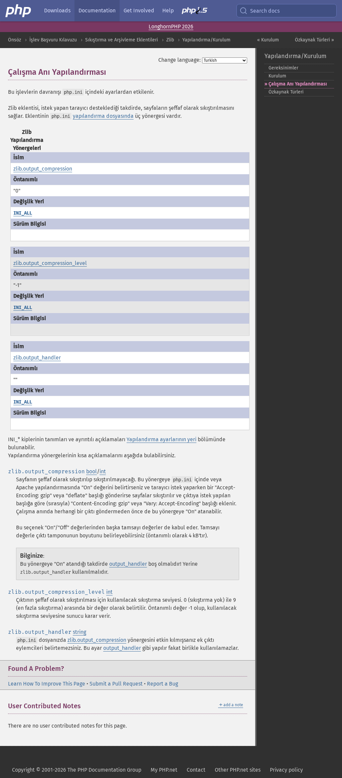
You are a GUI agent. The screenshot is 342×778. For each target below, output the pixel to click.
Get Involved (139, 10)
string (79, 632)
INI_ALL (22, 213)
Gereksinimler (283, 68)
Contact (196, 770)
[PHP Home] (18, 10)
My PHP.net (164, 770)
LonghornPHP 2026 (171, 26)
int (103, 471)
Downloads (57, 10)
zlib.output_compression (42, 169)
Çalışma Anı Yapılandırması (298, 84)
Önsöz (14, 40)
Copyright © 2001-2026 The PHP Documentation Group (76, 770)
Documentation (97, 10)
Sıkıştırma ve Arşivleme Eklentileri (121, 40)
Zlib (170, 40)
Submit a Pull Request (116, 684)
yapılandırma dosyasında (103, 116)
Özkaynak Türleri (286, 92)
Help (168, 10)
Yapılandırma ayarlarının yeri (161, 439)
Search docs (265, 11)
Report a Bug (162, 684)
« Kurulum (268, 40)
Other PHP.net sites (238, 770)
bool (91, 471)
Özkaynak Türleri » (314, 40)
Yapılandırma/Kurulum (206, 40)
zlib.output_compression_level (50, 263)
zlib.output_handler (37, 357)
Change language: (179, 60)
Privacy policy (286, 770)
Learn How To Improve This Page (46, 684)
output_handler (128, 564)
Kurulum (277, 76)
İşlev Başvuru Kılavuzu (53, 40)
